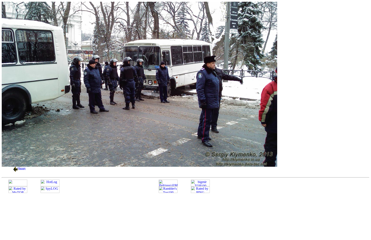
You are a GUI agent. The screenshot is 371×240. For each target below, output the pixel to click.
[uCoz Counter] (17, 185)
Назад (22, 168)
